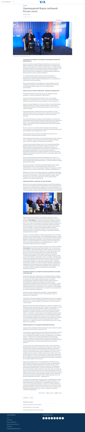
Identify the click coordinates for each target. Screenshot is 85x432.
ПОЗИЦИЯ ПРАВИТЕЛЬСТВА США (14, 428)
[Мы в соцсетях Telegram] (63, 418)
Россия (25, 5)
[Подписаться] (60, 418)
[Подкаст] (57, 418)
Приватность (9, 426)
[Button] (59, 20)
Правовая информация (11, 422)
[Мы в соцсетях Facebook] (43, 418)
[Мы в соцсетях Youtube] (49, 418)
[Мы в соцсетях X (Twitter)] (46, 418)
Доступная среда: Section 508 (13, 424)
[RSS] (54, 418)
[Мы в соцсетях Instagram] (52, 418)
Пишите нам (9, 419)
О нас (8, 417)
